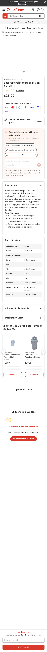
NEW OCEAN (7, 79)
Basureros (31, 28)
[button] (4, 352)
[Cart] (42, 9)
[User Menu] (38, 9)
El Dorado (20, 22)
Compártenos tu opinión (23, 438)
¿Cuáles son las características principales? (20, 145)
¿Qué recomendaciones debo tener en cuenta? (21, 155)
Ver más (39, 121)
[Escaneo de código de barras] (39, 16)
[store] (33, 10)
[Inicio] (5, 28)
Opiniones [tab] (20, 389)
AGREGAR (13, 374)
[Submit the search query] (5, 16)
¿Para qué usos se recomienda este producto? (20, 150)
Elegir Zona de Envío (34, 22)
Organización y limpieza (16, 28)
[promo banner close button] (45, 2)
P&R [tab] (30, 389)
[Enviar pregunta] (39, 165)
